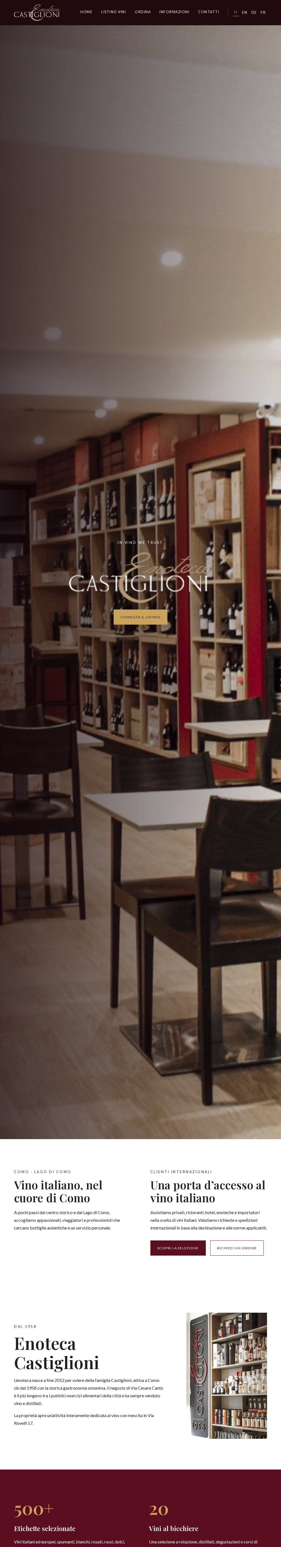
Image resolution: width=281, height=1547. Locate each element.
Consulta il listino (140, 617)
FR (263, 12)
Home (86, 12)
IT (236, 12)
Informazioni (174, 12)
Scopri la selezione (178, 1248)
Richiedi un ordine (237, 1248)
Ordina (143, 12)
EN (244, 12)
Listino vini (113, 12)
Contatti (208, 12)
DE (254, 12)
